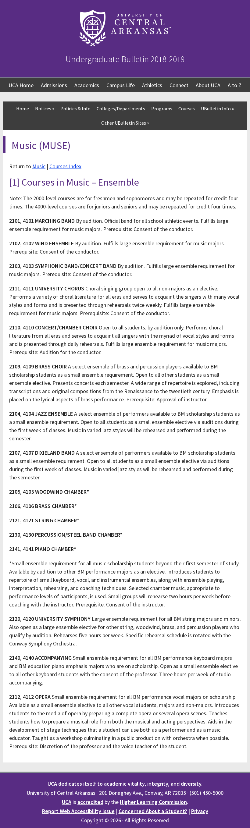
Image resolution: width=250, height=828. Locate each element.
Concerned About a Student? (153, 811)
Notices (44, 108)
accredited (90, 801)
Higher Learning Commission (153, 801)
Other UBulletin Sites (125, 123)
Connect (179, 85)
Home (22, 108)
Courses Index (65, 166)
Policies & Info (75, 108)
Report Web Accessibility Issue (78, 811)
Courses (186, 108)
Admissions (54, 85)
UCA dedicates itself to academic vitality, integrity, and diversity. (125, 783)
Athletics (152, 85)
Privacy (199, 811)
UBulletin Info (217, 108)
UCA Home (21, 85)
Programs (161, 108)
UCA (66, 801)
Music (38, 166)
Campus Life (120, 85)
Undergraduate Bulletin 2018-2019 (125, 59)
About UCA (208, 85)
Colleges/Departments (121, 108)
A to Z (234, 85)
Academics (86, 85)
